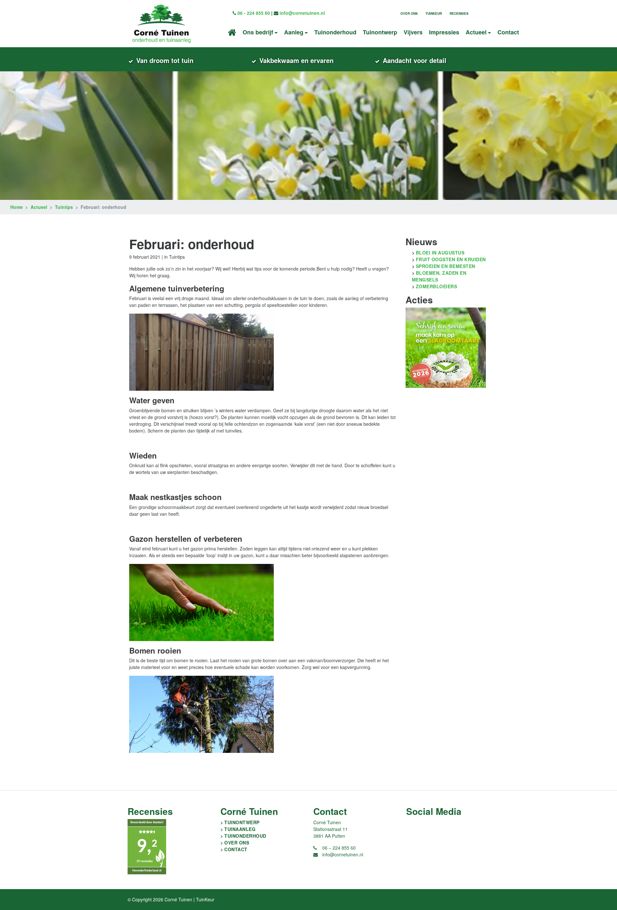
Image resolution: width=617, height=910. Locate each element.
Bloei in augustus (440, 252)
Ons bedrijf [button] (258, 32)
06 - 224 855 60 (253, 13)
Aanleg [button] (293, 32)
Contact (508, 32)
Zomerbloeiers (436, 286)
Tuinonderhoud (335, 32)
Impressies (444, 32)
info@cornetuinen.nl (302, 13)
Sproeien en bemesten (445, 266)
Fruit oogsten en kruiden (451, 259)
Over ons (409, 13)
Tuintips (64, 207)
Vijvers (413, 32)
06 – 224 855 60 (339, 847)
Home (16, 207)
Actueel (39, 207)
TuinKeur (433, 13)
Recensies (459, 13)
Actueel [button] (476, 32)
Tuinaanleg (239, 829)
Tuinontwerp (380, 32)
